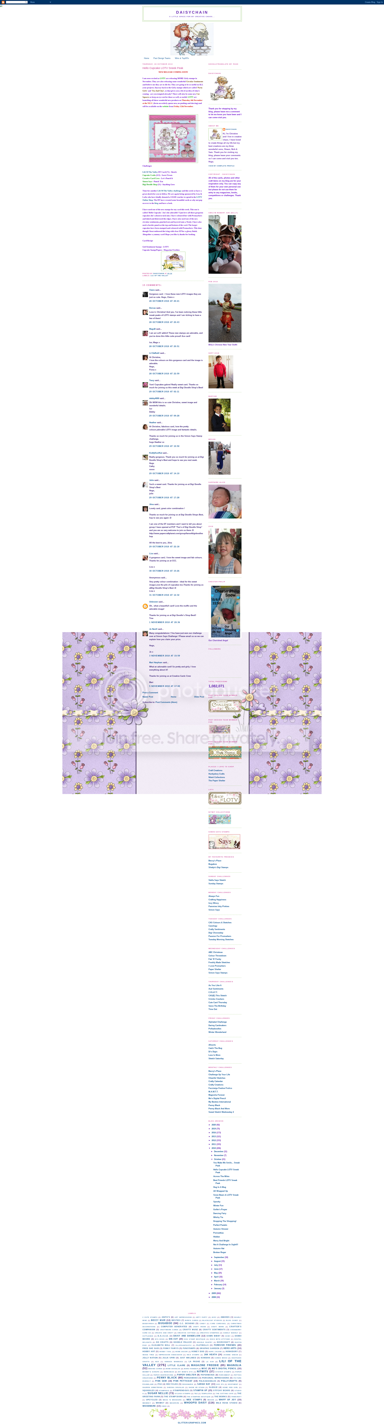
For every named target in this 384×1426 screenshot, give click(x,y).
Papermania (208, 1375)
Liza (151, 553)
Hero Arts (230, 1348)
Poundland (148, 1384)
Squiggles (148, 1390)
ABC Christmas (215, 952)
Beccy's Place (214, 861)
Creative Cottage (186, 1333)
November (219, 1155)
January (218, 1288)
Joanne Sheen (230, 1355)
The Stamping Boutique (199, 1397)
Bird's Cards (191, 1320)
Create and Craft (164, 1333)
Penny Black (214, 1105)
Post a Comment (150, 692)
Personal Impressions (215, 1378)
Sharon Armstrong (152, 1387)
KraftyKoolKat (155, 453)
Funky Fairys (171, 1348)
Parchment (224, 1375)
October (218, 1159)
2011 (214, 1144)
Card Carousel (218, 1323)
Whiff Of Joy (227, 1400)
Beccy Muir (158, 1320)
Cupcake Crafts (149, 175)
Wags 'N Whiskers (172, 1400)
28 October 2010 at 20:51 (164, 346)
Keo (157, 1361)
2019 (214, 1129)
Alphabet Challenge (217, 1022)
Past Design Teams (162, 58)
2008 (214, 1297)
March (217, 1281)
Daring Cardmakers (217, 1025)
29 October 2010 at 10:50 (164, 446)
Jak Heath (210, 1354)
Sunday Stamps (215, 883)
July (216, 1265)
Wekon (210, 1400)
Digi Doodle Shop (150, 184)
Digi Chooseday (215, 933)
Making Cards (155, 1368)
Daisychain (192, 12)
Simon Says (147, 181)
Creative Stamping (209, 1333)
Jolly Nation (150, 1358)
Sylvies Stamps (182, 1393)
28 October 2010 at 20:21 (164, 301)
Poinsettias (218, 1233)
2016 (214, 1132)
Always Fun (213, 896)
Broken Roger (219, 1252)
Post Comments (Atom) (166, 702)
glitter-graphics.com (192, 1423)
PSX (160, 1384)
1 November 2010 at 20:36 (164, 622)
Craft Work (217, 1327)
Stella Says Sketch (217, 880)
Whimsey (146, 1403)
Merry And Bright (221, 1241)
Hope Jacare (215, 1351)
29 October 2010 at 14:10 (164, 473)
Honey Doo (198, 1351)
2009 (214, 1293)
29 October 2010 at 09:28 (164, 416)
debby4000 (154, 398)
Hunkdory (232, 1351)
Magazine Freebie (205, 1365)
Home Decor (181, 1351)
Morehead (169, 1372)
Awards (225, 1317)
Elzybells (202, 1345)
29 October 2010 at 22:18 (164, 546)
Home (146, 58)
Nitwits (202, 1371)
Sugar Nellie (158, 1393)
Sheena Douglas (175, 1387)
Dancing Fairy (219, 1213)
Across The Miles (221, 1176)
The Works (220, 1397)
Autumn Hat (218, 1248)
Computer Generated (174, 1327)
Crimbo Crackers (216, 999)
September (219, 1257)
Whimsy (160, 1403)
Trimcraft (236, 1397)
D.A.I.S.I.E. (163, 1336)
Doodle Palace (183, 1342)
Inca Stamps (193, 1355)
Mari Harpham (155, 662)
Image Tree (148, 1355)
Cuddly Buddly (230, 1333)
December (219, 1151)
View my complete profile (221, 166)
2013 (214, 1136)
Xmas (164, 1406)
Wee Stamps (194, 1400)
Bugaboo (212, 864)
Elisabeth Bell (161, 1345)
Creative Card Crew (151, 178)
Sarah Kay (203, 1384)
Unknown (153, 602)
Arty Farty (202, 1317)
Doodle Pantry (205, 1342)
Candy (203, 1323)
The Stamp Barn (173, 1397)
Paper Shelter (214, 969)
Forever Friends (225, 1345)
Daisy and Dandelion (186, 1336)
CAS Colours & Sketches (219, 922)
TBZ (196, 1393)
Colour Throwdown (217, 956)
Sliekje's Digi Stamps (218, 867)
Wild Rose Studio (226, 1403)
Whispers (174, 1403)
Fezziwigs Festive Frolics (220, 1088)
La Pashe (194, 1361)
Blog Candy (232, 1320)
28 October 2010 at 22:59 (164, 374)
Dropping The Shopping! (224, 1221)
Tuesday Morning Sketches (221, 939)
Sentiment (233, 1384)
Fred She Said (150, 1348)
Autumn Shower (220, 1229)
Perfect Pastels (220, 1225)
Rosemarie (187, 1384)
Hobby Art (148, 1351)
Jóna (151, 504)
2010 (214, 1148)
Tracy (151, 380)
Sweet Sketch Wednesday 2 (221, 1112)
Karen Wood (221, 1358)
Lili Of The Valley (150, 172)
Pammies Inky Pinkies (218, 906)
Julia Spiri (168, 1358)
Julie (151, 480)
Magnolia (234, 1365)
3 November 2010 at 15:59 (164, 656)
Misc (204, 1368)
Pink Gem (161, 1381)
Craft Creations (215, 770)
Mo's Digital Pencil (217, 1098)
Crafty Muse (190, 1330)
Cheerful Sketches (216, 1078)
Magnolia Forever (216, 1095)
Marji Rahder (191, 1368)
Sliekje (213, 1387)
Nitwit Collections (216, 777)
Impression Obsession (170, 1355)
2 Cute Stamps (150, 1317)
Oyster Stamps (223, 1372)
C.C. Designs (187, 1323)
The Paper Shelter (216, 780)
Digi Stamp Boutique (195, 1339)
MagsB (152, 329)
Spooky (216, 1202)
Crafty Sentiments (216, 929)
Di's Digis (212, 1052)
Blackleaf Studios (212, 1320)
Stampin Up (200, 1390)
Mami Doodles (173, 1368)
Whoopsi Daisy (195, 1402)
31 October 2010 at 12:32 (164, 595)
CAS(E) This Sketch (217, 995)
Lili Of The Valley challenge (169, 191)
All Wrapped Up (220, 1191)
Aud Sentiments (215, 989)
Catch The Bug (215, 1048)
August (217, 1261)
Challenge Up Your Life (219, 1074)
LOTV (163, 78)
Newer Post (147, 697)
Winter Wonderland (217, 1032)
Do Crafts (162, 1342)
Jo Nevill (153, 629)
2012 (214, 1140)
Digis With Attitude (220, 1339)
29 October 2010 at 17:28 (164, 497)
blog (156, 203)
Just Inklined (188, 1358)
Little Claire (176, 1365)
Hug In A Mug (219, 1187)
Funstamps (189, 1348)
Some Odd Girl (230, 1387)
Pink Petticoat (182, 1381)
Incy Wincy (213, 903)
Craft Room (199, 1327)
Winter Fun (218, 1205)
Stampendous (181, 1390)
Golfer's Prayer (220, 1209)
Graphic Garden (209, 1348)
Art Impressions (183, 1317)
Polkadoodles (214, 1029)
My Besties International (219, 1102)
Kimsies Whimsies (174, 1361)
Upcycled (152, 1400)
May (216, 1273)
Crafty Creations (215, 1085)
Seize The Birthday (217, 1006)
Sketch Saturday (216, 1058)
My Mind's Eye (185, 1372)
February (218, 1284)
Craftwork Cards (169, 1330)
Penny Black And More (219, 1108)
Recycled (172, 1384)
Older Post (199, 697)
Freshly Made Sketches (219, 962)
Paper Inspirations (163, 1375)
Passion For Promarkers (219, 936)
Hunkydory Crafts (216, 774)
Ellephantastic (184, 1345)
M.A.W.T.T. (213, 1092)
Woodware (149, 1406)
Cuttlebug (147, 1336)
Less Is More (214, 1055)
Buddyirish (148, 1323)
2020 (214, 1125)
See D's (220, 1384)
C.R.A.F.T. (213, 992)
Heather (152, 422)
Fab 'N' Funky (214, 959)
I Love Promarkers (217, 966)
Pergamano (191, 1378)
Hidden (216, 1237)
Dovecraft (223, 1342)
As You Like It (214, 985)
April (216, 1277)
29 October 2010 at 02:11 (164, 391)
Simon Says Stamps (217, 973)
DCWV (228, 1336)
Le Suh (210, 1361)
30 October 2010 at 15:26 (164, 571)
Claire (152, 290)
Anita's (166, 1317)
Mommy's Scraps (150, 1372)
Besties (176, 1320)
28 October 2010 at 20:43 (164, 322)
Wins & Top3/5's (182, 58)
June (216, 1269)
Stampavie (164, 1390)
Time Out (212, 1009)
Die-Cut (173, 1339)
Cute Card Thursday (217, 1002)
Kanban (205, 1358)
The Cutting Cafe (225, 1393)
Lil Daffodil (154, 353)
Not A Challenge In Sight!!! (225, 1244)
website (165, 106)
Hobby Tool (165, 1351)
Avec (214, 1317)
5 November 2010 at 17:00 (164, 686)
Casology (212, 926)
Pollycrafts (229, 1381)
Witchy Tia (218, 1217)
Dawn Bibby (213, 1336)
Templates (206, 1393)
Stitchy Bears (221, 1390)
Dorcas (152, 308)
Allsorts (212, 1045)
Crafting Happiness (217, 900)
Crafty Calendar (215, 1081)
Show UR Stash (197, 1387)
